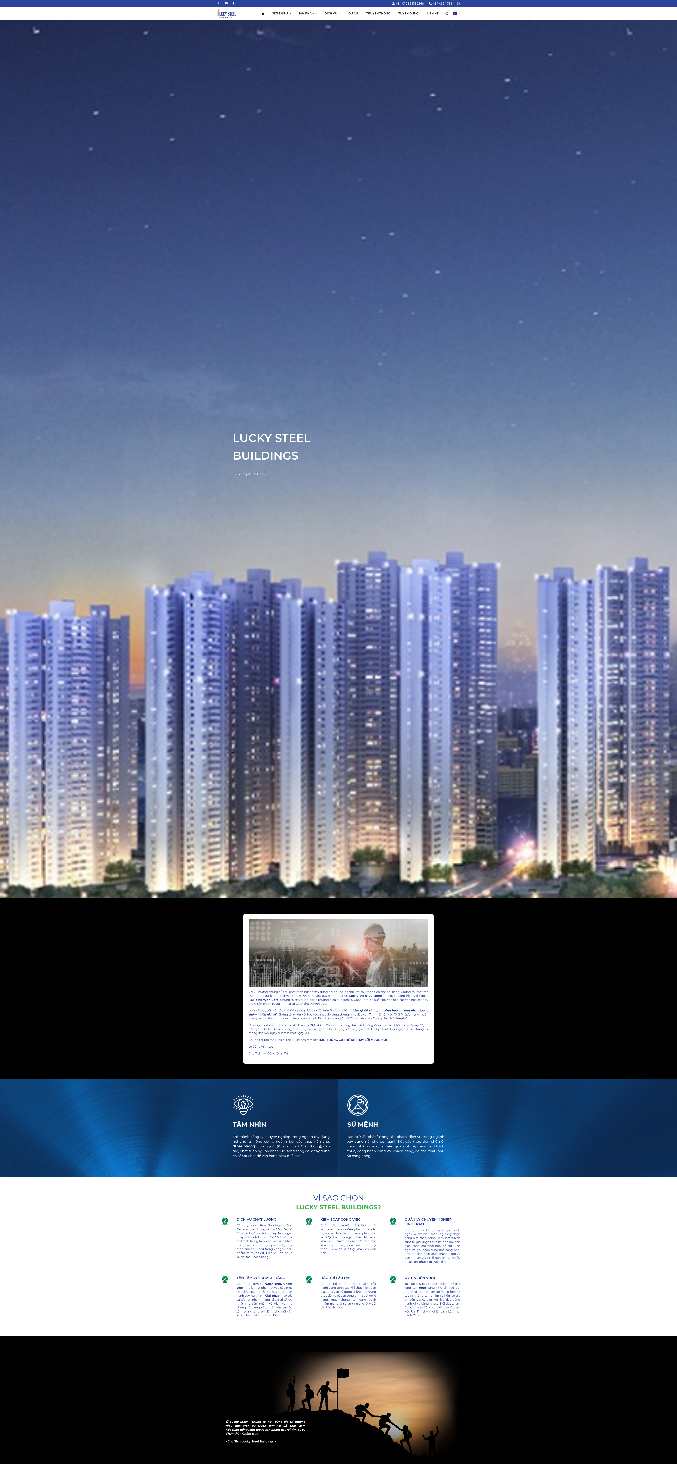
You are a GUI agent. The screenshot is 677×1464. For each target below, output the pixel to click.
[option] (338, 459)
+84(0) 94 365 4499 (446, 3)
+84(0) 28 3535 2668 (410, 3)
